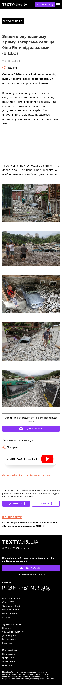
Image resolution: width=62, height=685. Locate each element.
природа (36, 475)
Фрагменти (8, 606)
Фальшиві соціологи (13, 631)
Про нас (6, 598)
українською (23, 677)
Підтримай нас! (10, 650)
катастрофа (10, 475)
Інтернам (7, 643)
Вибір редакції (9, 613)
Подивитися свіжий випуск (31, 574)
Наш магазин (9, 653)
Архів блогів (9, 661)
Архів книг (8, 665)
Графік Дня (8, 657)
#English (6, 617)
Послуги (6, 628)
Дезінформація (10, 635)
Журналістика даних (13, 624)
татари (24, 475)
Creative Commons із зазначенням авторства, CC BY (31, 674)
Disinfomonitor (9, 639)
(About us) (16, 598)
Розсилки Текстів (11, 609)
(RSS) (11, 602)
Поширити (12, 67)
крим (47, 475)
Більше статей (12, 517)
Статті (5, 602)
